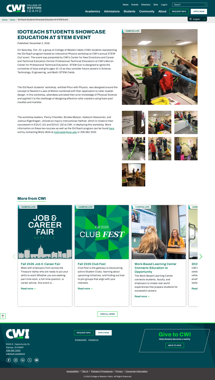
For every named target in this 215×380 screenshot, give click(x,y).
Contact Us (93, 340)
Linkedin (22, 360)
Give (155, 4)
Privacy (119, 371)
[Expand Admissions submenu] (112, 14)
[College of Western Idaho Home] (23, 8)
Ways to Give (174, 345)
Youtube (36, 360)
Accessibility (73, 371)
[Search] (205, 4)
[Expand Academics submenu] (92, 14)
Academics (92, 11)
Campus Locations (15, 354)
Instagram (15, 360)
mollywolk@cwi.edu (65, 132)
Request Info (179, 11)
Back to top (3, 316)
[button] (201, 256)
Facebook (8, 360)
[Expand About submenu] (162, 14)
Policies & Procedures (102, 371)
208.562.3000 (13, 350)
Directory (145, 4)
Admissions (112, 11)
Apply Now (198, 11)
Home (4, 20)
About (162, 11)
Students (129, 11)
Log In (164, 4)
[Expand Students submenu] (129, 14)
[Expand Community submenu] (147, 14)
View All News (107, 314)
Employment (80, 340)
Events (134, 4)
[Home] (17, 333)
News (125, 4)
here (111, 128)
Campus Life (132, 31)
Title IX (84, 371)
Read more (45, 288)
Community (146, 11)
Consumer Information (137, 371)
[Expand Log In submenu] (164, 7)
